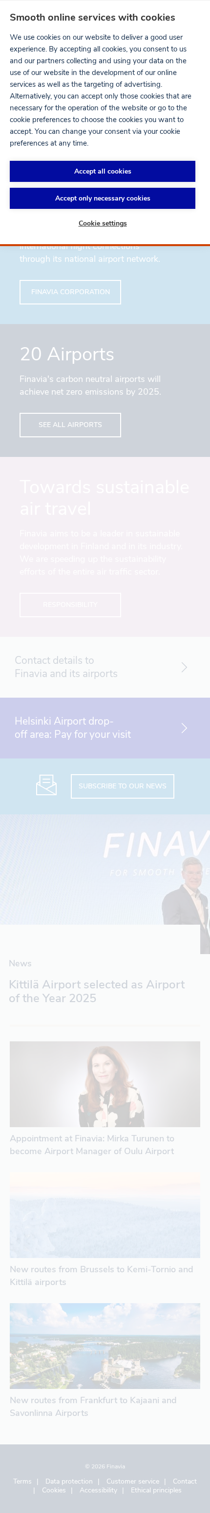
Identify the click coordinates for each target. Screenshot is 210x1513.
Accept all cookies (102, 171)
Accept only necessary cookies (102, 198)
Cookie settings (103, 223)
